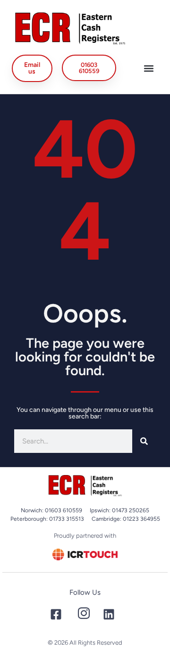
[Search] (144, 441)
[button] (149, 68)
